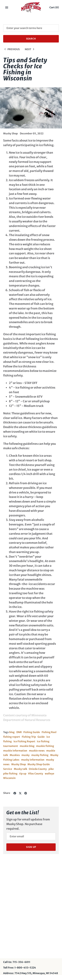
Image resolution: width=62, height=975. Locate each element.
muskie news (37, 750)
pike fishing (10, 773)
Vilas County (35, 773)
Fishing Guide (31, 732)
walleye (49, 773)
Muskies (15, 755)
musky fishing (39, 755)
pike (51, 768)
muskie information (15, 750)
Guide (41, 736)
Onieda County (38, 768)
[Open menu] (6, 7)
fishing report (11, 736)
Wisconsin (9, 778)
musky (25, 755)
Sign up (31, 847)
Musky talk (20, 768)
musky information (32, 759)
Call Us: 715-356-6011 (16, 962)
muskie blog (27, 746)
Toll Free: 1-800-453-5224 (19, 967)
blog (12, 732)
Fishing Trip (29, 736)
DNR (19, 732)
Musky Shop (18, 764)
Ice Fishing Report (24, 741)
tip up (22, 773)
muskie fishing (45, 746)
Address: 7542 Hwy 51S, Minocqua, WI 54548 (30, 973)
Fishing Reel (49, 732)
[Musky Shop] (31, 7)
